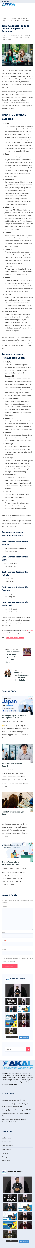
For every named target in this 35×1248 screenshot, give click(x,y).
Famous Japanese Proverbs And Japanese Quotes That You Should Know (12, 656)
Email (4, 941)
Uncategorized (6, 1157)
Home (4, 36)
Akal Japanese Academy (15, 637)
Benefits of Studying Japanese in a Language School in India (21, 675)
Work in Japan (18, 721)
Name (4, 932)
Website (4, 949)
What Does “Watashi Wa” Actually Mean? (14, 1100)
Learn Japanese (22, 868)
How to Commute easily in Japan (13, 813)
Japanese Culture (7, 1142)
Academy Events (6, 1138)
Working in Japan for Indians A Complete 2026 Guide (14, 716)
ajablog (13, 18)
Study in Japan (6, 1153)
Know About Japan (22, 20)
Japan (14, 343)
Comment (5, 906)
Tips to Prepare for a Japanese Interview (10, 863)
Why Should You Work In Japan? (12, 764)
